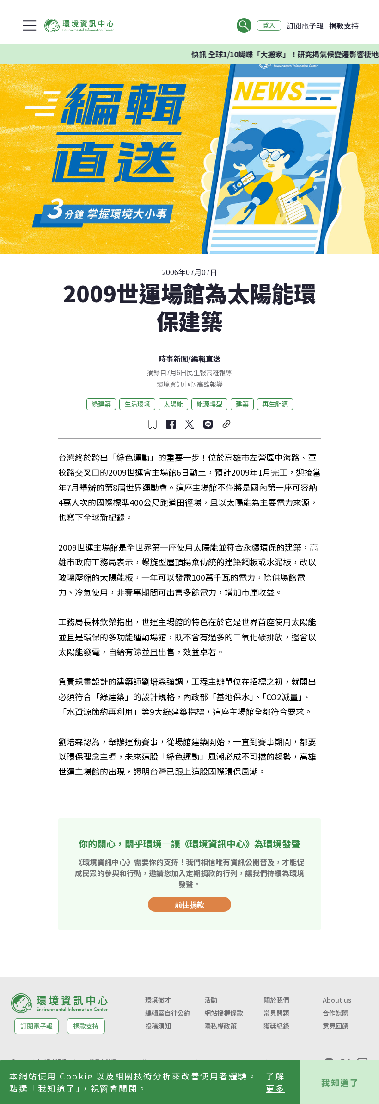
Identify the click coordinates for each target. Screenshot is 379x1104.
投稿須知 (158, 1025)
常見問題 (276, 1012)
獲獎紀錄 (276, 1025)
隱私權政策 (220, 1025)
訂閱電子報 (305, 25)
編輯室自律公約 (167, 1012)
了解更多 (275, 1082)
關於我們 (276, 999)
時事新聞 (173, 358)
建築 (242, 403)
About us (337, 999)
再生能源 (275, 403)
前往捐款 (189, 904)
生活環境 (137, 403)
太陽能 (173, 403)
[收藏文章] (152, 424)
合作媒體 (335, 1012)
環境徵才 (158, 999)
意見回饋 (335, 1025)
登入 (269, 25)
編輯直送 (205, 358)
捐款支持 (344, 25)
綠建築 (101, 403)
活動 (210, 999)
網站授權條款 (223, 1012)
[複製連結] (226, 424)
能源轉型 (209, 403)
